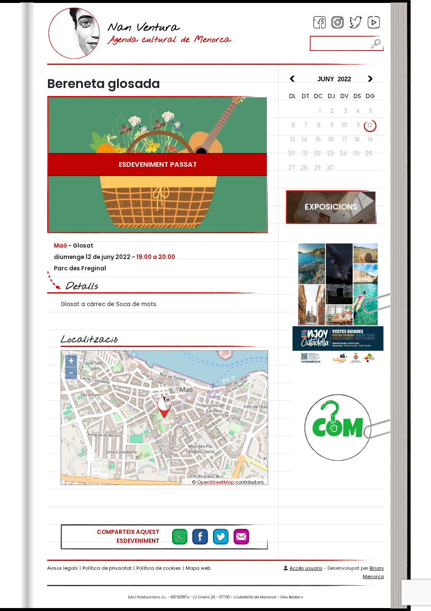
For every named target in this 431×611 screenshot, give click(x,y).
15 (318, 140)
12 (369, 125)
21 (305, 153)
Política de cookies (158, 568)
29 (317, 168)
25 (356, 153)
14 (305, 140)
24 (343, 153)
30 (330, 168)
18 (357, 140)
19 (369, 140)
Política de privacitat (107, 568)
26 (368, 153)
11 (358, 125)
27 (291, 168)
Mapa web (198, 568)
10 (344, 125)
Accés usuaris (306, 568)
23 (330, 153)
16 (331, 140)
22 (317, 153)
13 (292, 140)
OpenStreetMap (215, 482)
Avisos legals (62, 568)
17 (344, 140)
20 (291, 153)
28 (304, 168)
